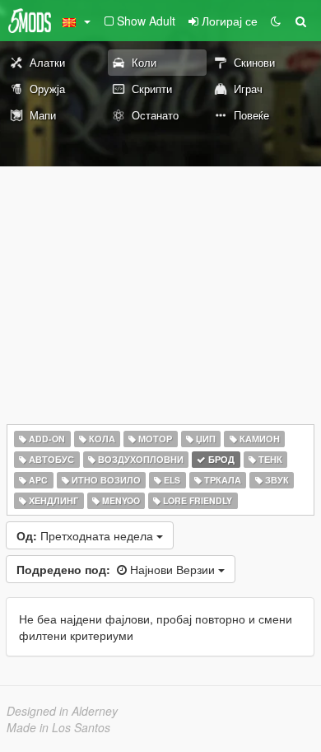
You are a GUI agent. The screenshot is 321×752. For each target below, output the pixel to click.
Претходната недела (86, 535)
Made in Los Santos (58, 727)
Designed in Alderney (62, 711)
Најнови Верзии (117, 569)
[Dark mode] (275, 20)
